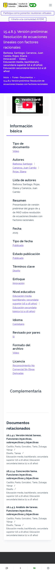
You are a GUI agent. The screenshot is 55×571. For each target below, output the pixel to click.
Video (22, 59)
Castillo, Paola (13, 446)
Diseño (16, 270)
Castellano (18, 324)
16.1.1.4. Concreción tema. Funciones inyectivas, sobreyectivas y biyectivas (22, 475)
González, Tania (29, 446)
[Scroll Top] (48, 568)
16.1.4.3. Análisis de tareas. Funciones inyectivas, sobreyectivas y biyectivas (22, 511)
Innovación (9, 59)
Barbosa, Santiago (14, 53)
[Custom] (7, 568)
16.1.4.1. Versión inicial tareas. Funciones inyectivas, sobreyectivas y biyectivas (23, 439)
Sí (14, 336)
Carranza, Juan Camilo (25, 167)
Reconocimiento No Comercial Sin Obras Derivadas (24, 369)
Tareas (17, 453)
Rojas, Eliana (19, 56)
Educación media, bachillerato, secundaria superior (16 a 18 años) (22, 63)
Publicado (18, 245)
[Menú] (50, 5)
